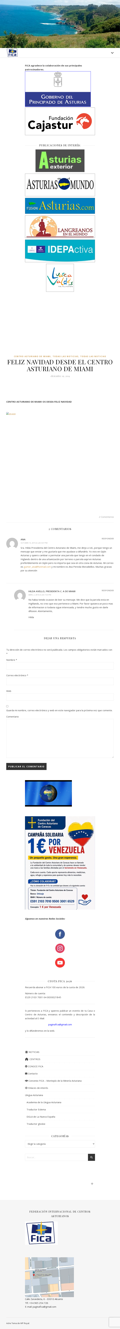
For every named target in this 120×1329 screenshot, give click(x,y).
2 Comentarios (106, 516)
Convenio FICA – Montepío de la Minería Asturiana (55, 1080)
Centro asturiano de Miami (32, 356)
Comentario (12, 716)
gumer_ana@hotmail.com (37, 566)
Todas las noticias (65, 356)
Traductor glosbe (36, 1123)
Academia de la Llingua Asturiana (44, 1102)
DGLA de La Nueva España (41, 1116)
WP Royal (24, 1323)
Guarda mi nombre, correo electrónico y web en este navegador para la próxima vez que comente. (59, 710)
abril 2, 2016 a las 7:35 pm (39, 595)
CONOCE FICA (35, 1066)
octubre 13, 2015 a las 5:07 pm (34, 543)
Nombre (11, 659)
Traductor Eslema (36, 1109)
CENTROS (34, 1059)
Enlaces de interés (38, 1087)
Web (8, 690)
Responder (108, 538)
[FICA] (12, 52)
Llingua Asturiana (34, 1095)
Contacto (32, 1073)
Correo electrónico (17, 675)
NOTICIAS (33, 1051)
